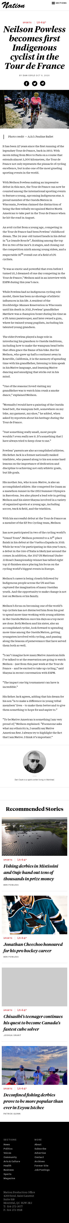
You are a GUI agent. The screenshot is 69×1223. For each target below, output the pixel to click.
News (7, 1144)
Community (10, 1157)
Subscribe (40, 1149)
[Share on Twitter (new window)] (35, 83)
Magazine (9, 1178)
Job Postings (42, 1170)
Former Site (41, 1166)
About (37, 1144)
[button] (59, 3)
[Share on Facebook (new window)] (26, 83)
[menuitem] (19, 1145)
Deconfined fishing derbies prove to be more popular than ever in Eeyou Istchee (33, 1101)
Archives (39, 1161)
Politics (8, 1149)
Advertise (40, 1153)
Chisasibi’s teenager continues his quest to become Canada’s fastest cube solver (33, 1022)
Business (9, 1170)
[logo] (13, 8)
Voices (7, 1153)
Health (7, 1166)
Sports (7, 1174)
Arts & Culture (12, 1161)
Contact (39, 1157)
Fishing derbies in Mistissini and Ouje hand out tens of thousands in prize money (31, 872)
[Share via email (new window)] (42, 83)
